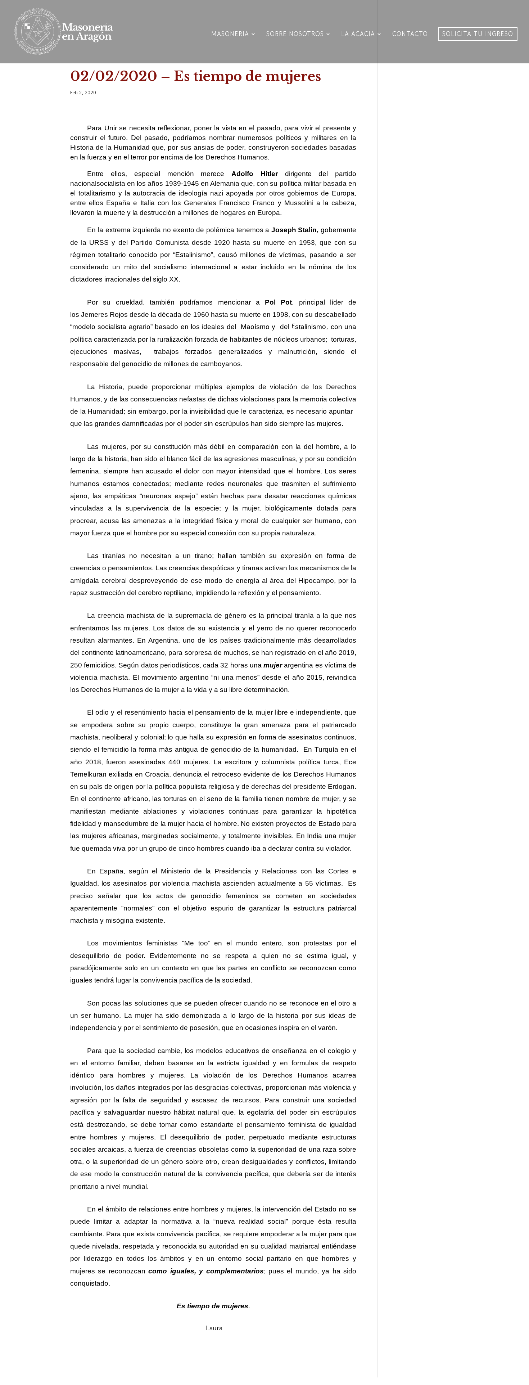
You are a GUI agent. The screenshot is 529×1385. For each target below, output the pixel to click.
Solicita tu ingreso (477, 33)
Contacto (410, 34)
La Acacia (358, 34)
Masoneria (230, 34)
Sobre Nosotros (295, 34)
